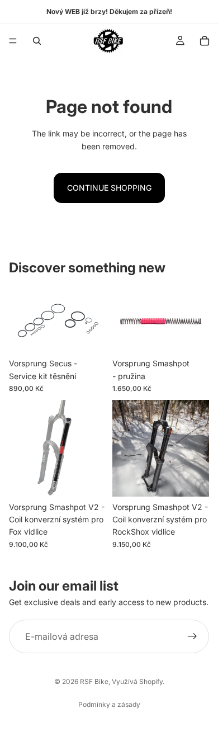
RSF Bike (94, 681)
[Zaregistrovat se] (192, 636)
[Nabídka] (13, 41)
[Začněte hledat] (37, 41)
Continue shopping (109, 187)
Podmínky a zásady (109, 704)
